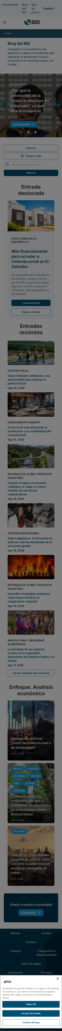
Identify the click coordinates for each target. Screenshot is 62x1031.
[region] (31, 1001)
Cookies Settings (31, 1022)
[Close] (57, 978)
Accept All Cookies (31, 1013)
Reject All (31, 1004)
